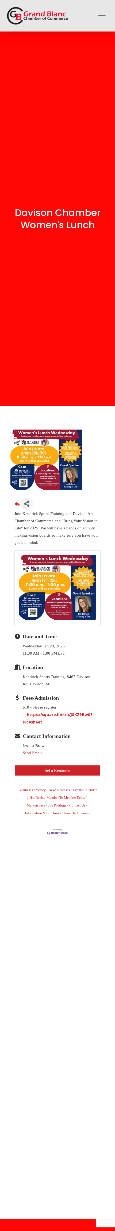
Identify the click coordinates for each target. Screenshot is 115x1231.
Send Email (32, 753)
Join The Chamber (77, 813)
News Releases (59, 790)
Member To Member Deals (66, 798)
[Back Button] (17, 505)
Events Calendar (85, 790)
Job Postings (57, 805)
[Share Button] (27, 504)
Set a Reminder (58, 770)
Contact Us (77, 805)
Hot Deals (36, 798)
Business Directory (32, 790)
